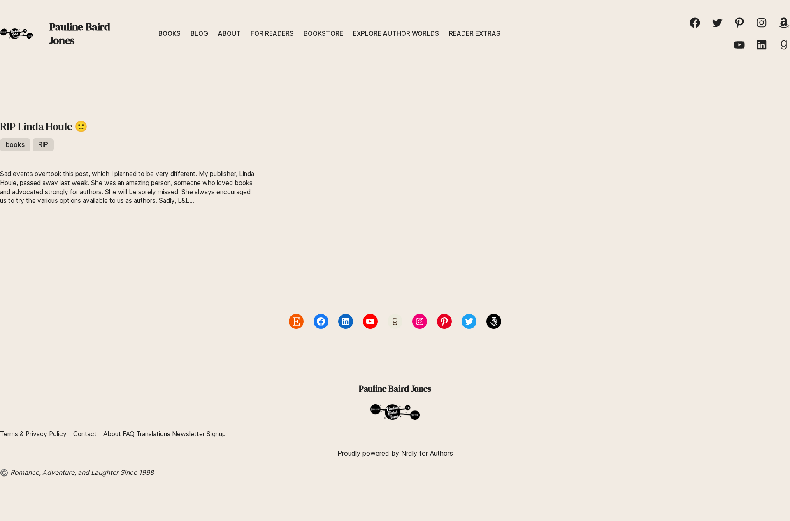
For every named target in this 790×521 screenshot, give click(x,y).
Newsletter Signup (199, 434)
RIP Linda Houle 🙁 (43, 126)
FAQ (129, 434)
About (112, 434)
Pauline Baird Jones (79, 33)
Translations (154, 434)
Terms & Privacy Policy (33, 434)
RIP (43, 145)
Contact (85, 434)
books (15, 145)
